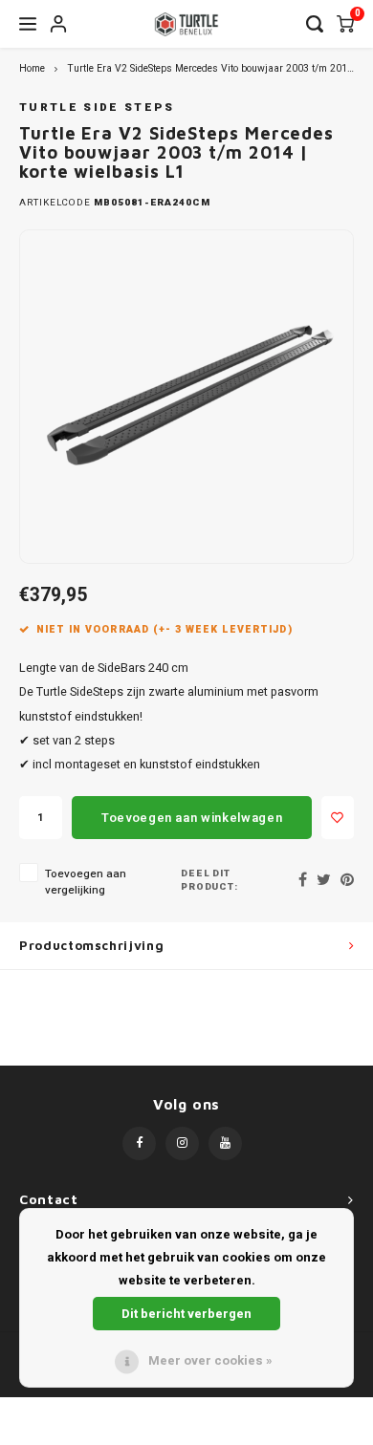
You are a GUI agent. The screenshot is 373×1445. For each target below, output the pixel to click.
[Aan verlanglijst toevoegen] (337, 817)
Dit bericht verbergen (186, 1314)
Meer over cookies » (210, 1360)
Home (32, 68)
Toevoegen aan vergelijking (85, 882)
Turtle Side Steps (97, 107)
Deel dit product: (210, 881)
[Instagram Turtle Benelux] (182, 1143)
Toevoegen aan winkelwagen (191, 818)
